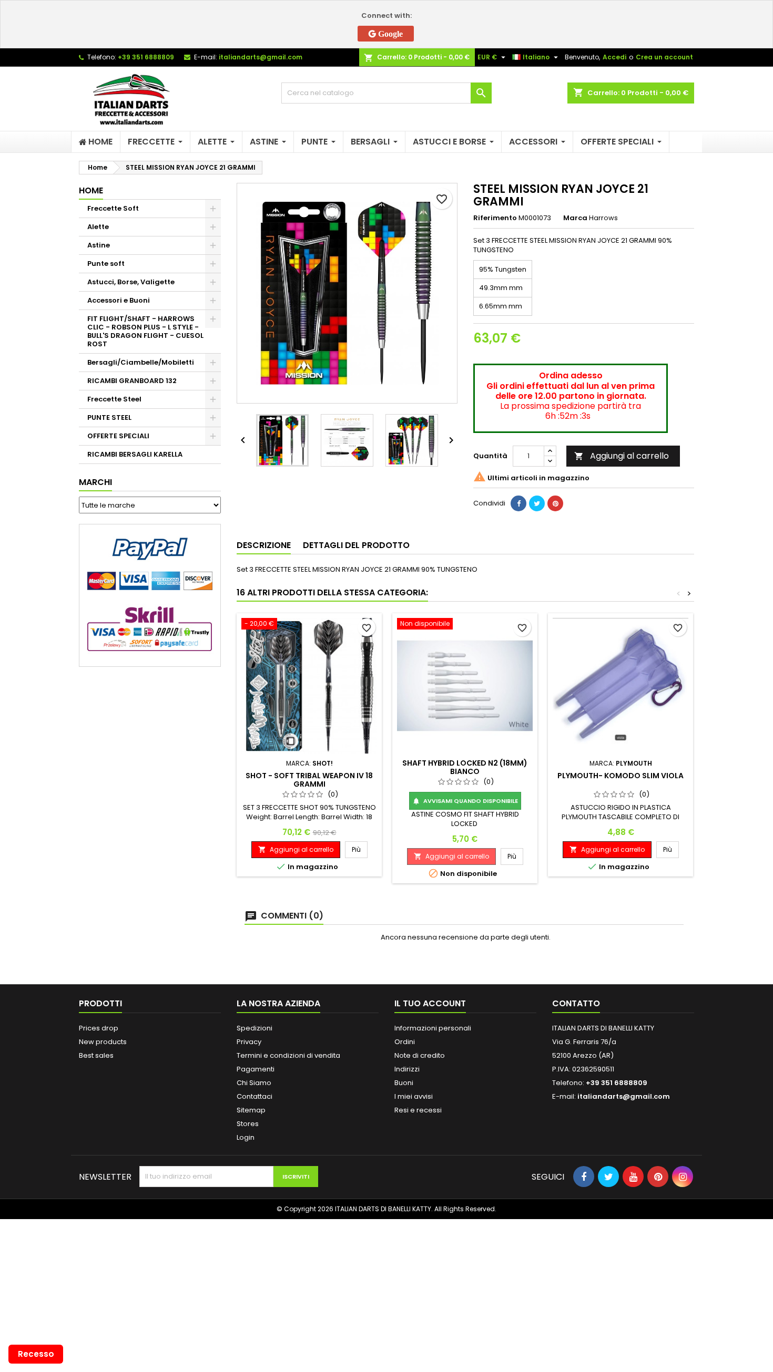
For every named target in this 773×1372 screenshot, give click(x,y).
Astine (98, 245)
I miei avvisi (413, 1096)
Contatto (576, 1003)
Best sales (96, 1055)
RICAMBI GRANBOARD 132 (132, 381)
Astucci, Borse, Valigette (131, 282)
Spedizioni (254, 1028)
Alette (98, 227)
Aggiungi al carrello (621, 456)
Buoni (403, 1083)
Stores (248, 1124)
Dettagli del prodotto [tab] (356, 545)
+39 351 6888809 (146, 57)
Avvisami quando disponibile (465, 801)
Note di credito (419, 1055)
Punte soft (106, 264)
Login (246, 1137)
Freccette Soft (113, 208)
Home (91, 190)
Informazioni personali (432, 1028)
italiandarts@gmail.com (260, 57)
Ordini (404, 1042)
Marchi (95, 482)
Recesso (36, 1353)
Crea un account (664, 57)
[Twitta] (537, 503)
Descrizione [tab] (264, 545)
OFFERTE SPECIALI (118, 436)
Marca (575, 218)
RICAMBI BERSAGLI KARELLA (134, 454)
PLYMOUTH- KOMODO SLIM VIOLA (620, 775)
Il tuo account (430, 1003)
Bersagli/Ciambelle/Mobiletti (140, 362)
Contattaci (254, 1096)
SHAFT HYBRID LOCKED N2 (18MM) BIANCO (464, 767)
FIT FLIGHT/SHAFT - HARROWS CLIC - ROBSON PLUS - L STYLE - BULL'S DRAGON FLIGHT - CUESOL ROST (145, 331)
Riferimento (495, 218)
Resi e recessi (418, 1110)
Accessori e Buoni (118, 300)
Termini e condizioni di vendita (288, 1055)
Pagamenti (255, 1069)
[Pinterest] (555, 503)
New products (103, 1042)
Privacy (249, 1042)
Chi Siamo (254, 1083)
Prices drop (98, 1028)
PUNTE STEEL (109, 417)
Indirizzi (407, 1069)
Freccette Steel (114, 399)
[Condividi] (518, 503)
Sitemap (251, 1110)
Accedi (614, 57)
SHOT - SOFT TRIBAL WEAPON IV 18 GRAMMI (309, 779)
